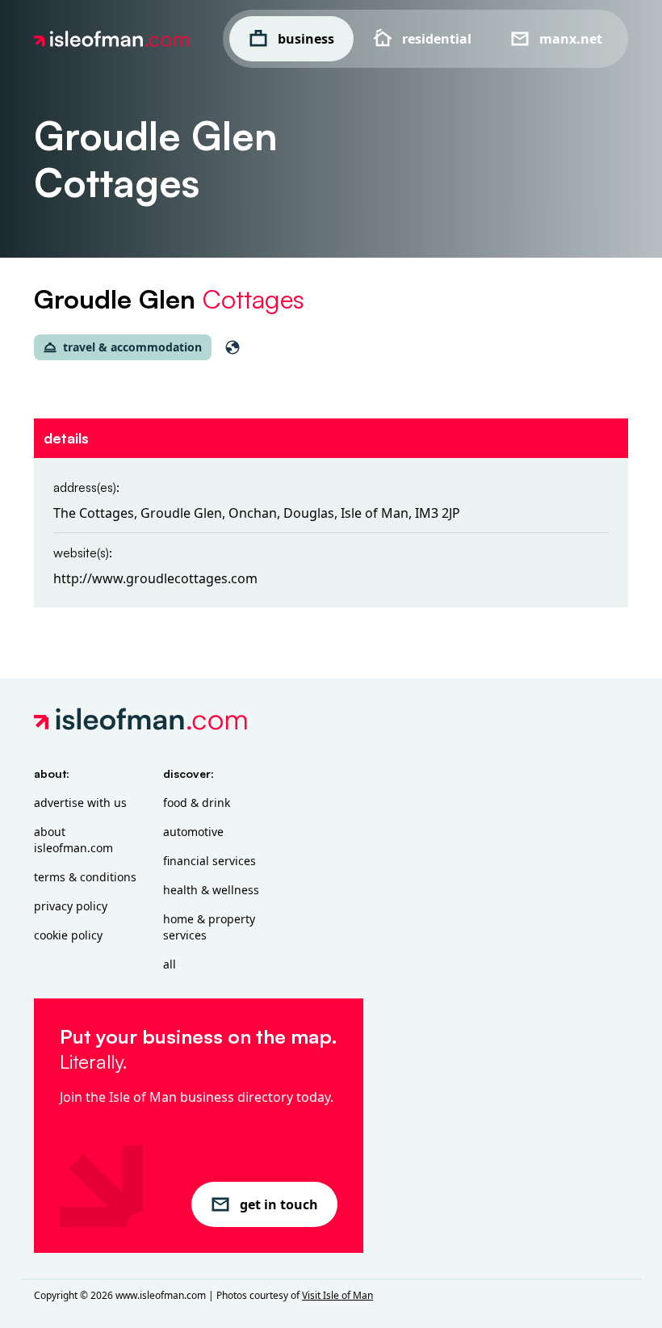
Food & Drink (196, 802)
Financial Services (209, 860)
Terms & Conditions (85, 877)
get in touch (279, 1204)
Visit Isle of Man (337, 1295)
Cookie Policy (68, 935)
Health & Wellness (211, 889)
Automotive (193, 831)
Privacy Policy (70, 906)
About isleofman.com (73, 839)
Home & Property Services (209, 927)
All (169, 964)
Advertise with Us (80, 802)
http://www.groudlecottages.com (155, 578)
